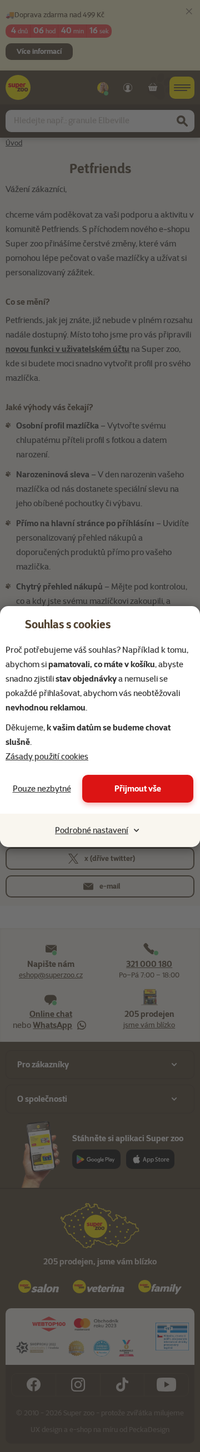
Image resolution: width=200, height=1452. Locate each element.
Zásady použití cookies (47, 756)
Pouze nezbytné (42, 788)
